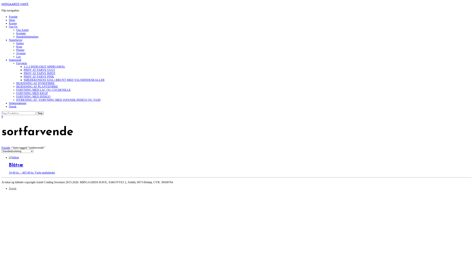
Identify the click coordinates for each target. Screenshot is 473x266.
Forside (13, 16)
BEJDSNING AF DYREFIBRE (35, 83)
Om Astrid (22, 30)
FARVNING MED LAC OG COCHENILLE (43, 89)
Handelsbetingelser (27, 36)
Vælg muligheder (45, 172)
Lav (18, 56)
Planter (20, 50)
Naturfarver (15, 40)
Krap (19, 46)
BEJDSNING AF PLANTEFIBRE (37, 86)
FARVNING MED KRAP (32, 93)
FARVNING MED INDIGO (33, 96)
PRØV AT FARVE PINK (39, 76)
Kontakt (21, 33)
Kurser (13, 23)
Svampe (21, 53)
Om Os (13, 26)
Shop (12, 20)
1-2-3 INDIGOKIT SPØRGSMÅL (44, 66)
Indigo (20, 43)
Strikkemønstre (17, 103)
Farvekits (21, 63)
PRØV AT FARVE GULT (39, 69)
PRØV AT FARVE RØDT (39, 73)
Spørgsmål (15, 60)
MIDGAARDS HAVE (14, 4)
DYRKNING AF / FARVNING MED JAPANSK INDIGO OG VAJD (58, 99)
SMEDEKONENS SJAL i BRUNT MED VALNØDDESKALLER (64, 79)
